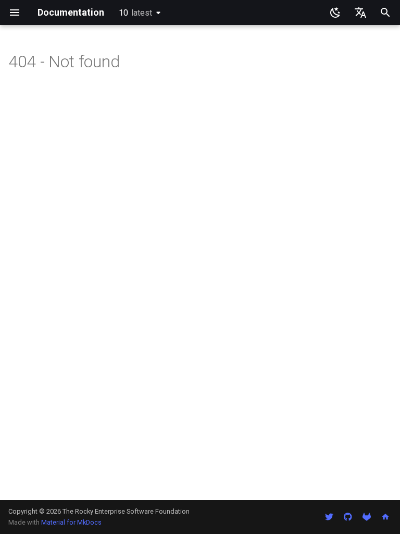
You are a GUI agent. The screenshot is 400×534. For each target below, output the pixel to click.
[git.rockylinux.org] (366, 516)
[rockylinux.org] (385, 516)
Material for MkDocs (71, 522)
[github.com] (348, 516)
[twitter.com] (329, 516)
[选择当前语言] (360, 12)
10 (135, 13)
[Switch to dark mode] (335, 12)
